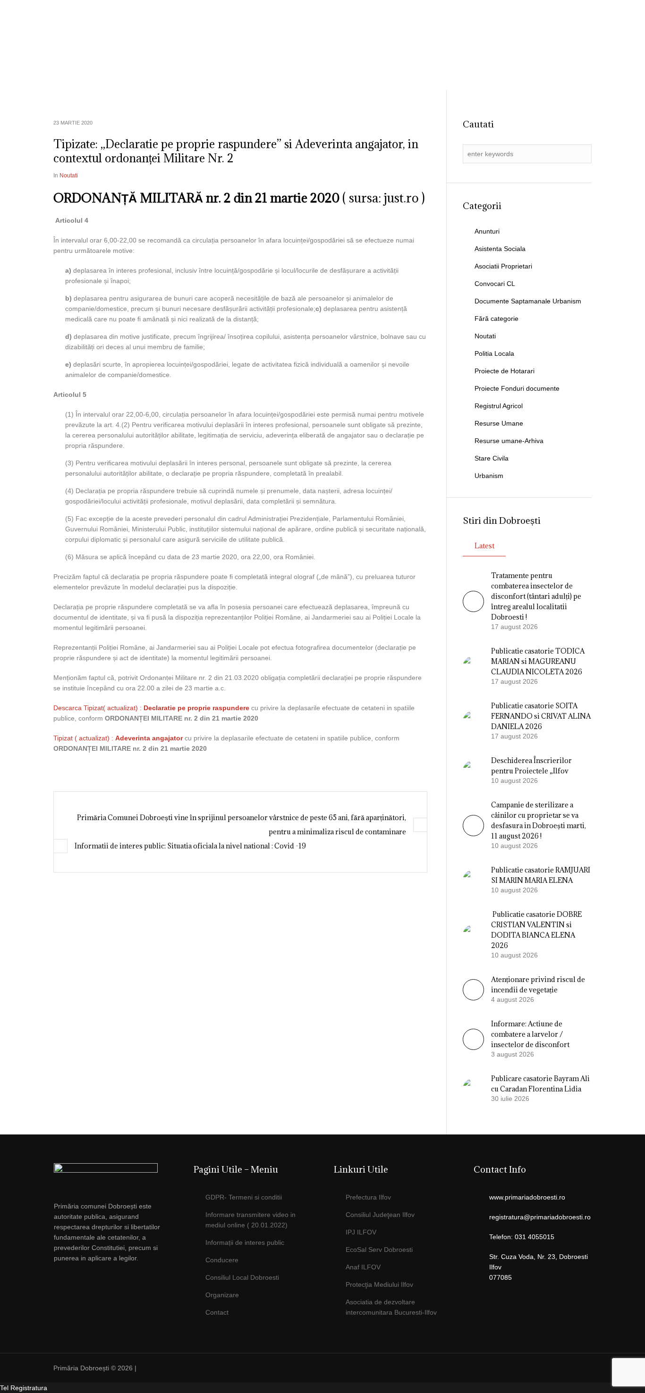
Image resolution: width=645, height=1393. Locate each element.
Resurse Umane (499, 423)
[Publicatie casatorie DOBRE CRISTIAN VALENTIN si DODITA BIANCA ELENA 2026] (473, 934)
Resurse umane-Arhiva (509, 441)
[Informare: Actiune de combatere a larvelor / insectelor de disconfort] (473, 1047)
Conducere (221, 1260)
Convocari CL (495, 283)
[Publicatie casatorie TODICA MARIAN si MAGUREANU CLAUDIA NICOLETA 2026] (473, 666)
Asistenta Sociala (500, 248)
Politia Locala (494, 353)
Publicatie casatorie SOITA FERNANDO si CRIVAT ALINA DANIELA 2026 (541, 716)
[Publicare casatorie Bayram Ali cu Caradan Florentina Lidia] (473, 1088)
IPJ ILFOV (361, 1232)
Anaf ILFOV (363, 1267)
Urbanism (489, 475)
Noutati (68, 175)
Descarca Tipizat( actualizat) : (151, 708)
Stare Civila (492, 458)
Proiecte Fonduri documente (517, 388)
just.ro (401, 198)
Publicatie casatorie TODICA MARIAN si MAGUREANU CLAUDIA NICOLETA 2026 (538, 661)
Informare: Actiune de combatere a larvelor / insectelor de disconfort (530, 1034)
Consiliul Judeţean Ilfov (380, 1214)
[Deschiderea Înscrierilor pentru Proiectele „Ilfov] (473, 770)
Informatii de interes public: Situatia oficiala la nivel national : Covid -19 (190, 845)
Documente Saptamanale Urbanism (528, 301)
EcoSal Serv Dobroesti (379, 1249)
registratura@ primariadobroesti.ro (536, 30)
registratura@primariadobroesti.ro (540, 1217)
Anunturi (487, 231)
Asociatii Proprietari (503, 266)
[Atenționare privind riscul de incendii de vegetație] (473, 998)
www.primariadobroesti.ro (527, 1197)
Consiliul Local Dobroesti (242, 1277)
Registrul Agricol (499, 406)
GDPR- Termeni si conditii (243, 1197)
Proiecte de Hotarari (505, 371)
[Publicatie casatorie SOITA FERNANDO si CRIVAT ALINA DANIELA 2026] (473, 720)
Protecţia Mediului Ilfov (379, 1284)
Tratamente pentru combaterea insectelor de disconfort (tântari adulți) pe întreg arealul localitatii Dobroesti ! (536, 596)
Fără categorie (496, 318)
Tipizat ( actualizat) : (118, 738)
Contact (217, 1312)
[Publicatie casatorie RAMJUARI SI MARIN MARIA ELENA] (473, 879)
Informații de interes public (244, 1242)
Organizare (222, 1295)
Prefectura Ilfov (368, 1197)
